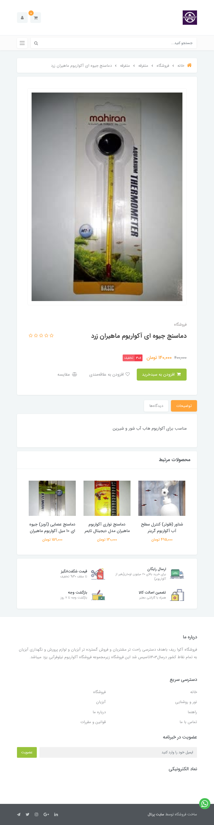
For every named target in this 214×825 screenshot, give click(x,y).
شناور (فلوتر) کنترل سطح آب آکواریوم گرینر (162, 527)
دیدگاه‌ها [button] (156, 406)
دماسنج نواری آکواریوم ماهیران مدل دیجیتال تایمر (107, 527)
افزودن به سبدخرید (159, 374)
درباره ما (99, 712)
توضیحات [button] (184, 406)
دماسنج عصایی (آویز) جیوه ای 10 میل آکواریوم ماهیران (52, 527)
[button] (35, 17)
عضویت (27, 752)
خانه (193, 692)
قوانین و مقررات (93, 722)
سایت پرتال (156, 814)
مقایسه (64, 374)
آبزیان (101, 702)
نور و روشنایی (186, 702)
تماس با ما (188, 722)
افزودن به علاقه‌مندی (107, 374)
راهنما (192, 712)
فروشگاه (99, 692)
